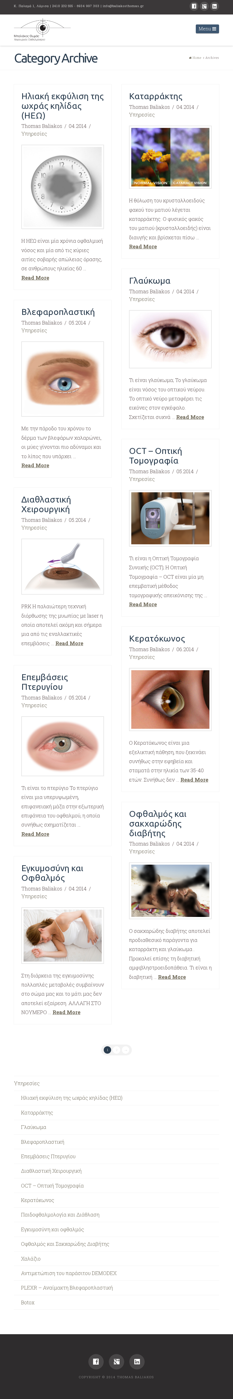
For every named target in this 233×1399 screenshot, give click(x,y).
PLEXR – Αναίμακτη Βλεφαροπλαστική (67, 1287)
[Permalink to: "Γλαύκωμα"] (170, 339)
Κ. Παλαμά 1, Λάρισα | (33, 6)
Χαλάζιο (31, 1258)
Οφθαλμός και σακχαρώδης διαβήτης (157, 823)
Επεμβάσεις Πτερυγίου (44, 682)
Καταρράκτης (155, 96)
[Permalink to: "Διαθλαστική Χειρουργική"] (63, 567)
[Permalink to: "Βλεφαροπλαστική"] (63, 379)
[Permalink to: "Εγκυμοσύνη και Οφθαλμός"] (63, 936)
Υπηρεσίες (34, 133)
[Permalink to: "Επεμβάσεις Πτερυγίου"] (63, 746)
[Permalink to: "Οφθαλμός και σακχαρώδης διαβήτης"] (170, 891)
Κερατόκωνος (157, 638)
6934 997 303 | (90, 6)
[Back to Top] (225, 1385)
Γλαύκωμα (149, 280)
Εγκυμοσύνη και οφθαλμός (52, 1229)
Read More (35, 277)
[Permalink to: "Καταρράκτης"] (170, 157)
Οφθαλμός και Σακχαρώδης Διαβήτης (65, 1243)
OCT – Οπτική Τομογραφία (155, 455)
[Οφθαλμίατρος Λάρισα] (42, 29)
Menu (209, 28)
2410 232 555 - (64, 6)
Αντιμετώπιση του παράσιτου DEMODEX (69, 1273)
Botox (28, 1302)
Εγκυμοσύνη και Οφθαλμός (52, 873)
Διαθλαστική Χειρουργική (46, 504)
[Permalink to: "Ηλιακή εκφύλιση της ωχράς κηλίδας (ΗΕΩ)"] (63, 187)
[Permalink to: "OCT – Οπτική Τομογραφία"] (170, 518)
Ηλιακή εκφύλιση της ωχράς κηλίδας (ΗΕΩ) (62, 105)
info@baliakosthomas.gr (123, 6)
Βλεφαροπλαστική (58, 312)
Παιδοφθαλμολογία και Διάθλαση (60, 1214)
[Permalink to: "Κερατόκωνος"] (170, 699)
